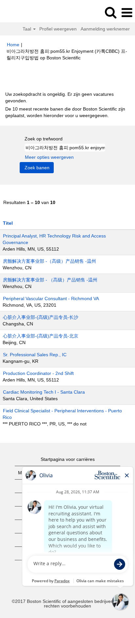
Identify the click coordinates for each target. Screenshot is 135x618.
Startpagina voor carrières (68, 459)
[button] (127, 12)
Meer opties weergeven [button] (49, 157)
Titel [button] (8, 223)
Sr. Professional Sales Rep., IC (35, 354)
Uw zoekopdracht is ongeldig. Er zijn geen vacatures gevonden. (59, 97)
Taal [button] (27, 28)
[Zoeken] (110, 12)
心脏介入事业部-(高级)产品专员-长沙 (40, 317)
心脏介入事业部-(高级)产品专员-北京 (40, 336)
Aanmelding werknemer (105, 28)
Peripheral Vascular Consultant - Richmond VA (51, 298)
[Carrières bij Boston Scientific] (23, 12)
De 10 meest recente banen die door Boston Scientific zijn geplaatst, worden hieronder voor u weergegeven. (65, 112)
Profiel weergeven (58, 28)
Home (13, 44)
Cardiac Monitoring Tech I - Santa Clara (44, 392)
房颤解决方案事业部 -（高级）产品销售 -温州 (49, 261)
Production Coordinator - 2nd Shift (38, 373)
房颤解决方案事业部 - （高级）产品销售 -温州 (50, 279)
